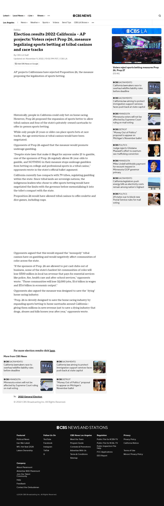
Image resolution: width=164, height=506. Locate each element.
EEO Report (102, 456)
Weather (34, 22)
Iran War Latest (23, 443)
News (23, 22)
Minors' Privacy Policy (133, 454)
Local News (18, 16)
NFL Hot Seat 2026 (25, 447)
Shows (40, 16)
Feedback (21, 484)
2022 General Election (30, 396)
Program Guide (77, 443)
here (52, 350)
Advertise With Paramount (28, 471)
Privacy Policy (130, 439)
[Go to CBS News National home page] (82, 15)
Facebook (47, 443)
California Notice (131, 443)
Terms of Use (129, 450)
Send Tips (66, 22)
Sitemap (74, 458)
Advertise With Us (78, 450)
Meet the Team (77, 439)
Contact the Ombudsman (28, 487)
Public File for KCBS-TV (107, 439)
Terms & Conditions (79, 454)
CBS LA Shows (81, 22)
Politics (17, 30)
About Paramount (24, 467)
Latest (6, 16)
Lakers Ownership (25, 450)
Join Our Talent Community (23, 475)
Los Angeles (8, 22)
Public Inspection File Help (106, 447)
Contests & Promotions (80, 447)
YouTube (47, 439)
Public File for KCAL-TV (107, 443)
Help (19, 480)
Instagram (47, 447)
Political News (23, 439)
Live (31, 15)
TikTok (46, 450)
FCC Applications (104, 452)
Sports (46, 22)
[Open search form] (160, 16)
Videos (56, 22)
